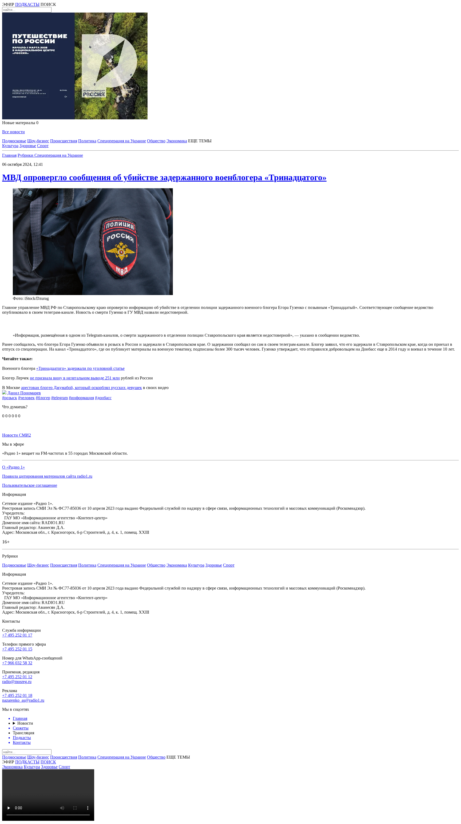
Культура (10, 145)
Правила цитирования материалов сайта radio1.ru (47, 476)
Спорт (43, 145)
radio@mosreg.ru (16, 681)
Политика (87, 141)
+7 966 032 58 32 (17, 663)
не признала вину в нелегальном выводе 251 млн (75, 378)
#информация (81, 397)
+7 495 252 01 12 (17, 676)
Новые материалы (20, 122)
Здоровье (27, 145)
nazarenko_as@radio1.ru (23, 700)
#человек (26, 397)
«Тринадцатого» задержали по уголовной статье (80, 368)
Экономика (176, 141)
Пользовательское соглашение (29, 485)
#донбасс (103, 397)
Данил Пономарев (24, 393)
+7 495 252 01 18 (17, 695)
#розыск (9, 397)
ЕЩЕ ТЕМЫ (200, 141)
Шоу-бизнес (38, 141)
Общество (156, 141)
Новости (25, 723)
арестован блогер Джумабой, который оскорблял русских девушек (81, 387)
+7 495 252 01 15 (17, 649)
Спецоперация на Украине (121, 141)
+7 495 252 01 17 (17, 635)
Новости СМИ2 (16, 435)
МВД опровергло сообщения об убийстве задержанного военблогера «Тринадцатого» (164, 177)
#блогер (43, 397)
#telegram (59, 397)
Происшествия (63, 141)
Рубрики (26, 155)
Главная (9, 155)
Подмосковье (14, 141)
